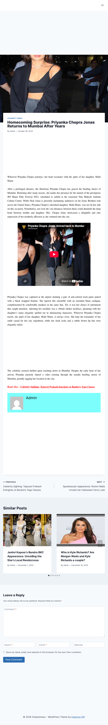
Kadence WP (78, 717)
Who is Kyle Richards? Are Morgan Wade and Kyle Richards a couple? (77, 556)
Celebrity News (14, 118)
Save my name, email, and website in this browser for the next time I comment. (44, 652)
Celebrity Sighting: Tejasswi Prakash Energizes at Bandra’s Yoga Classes (57, 386)
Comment (10, 609)
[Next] (100, 543)
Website (78, 645)
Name (8, 645)
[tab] (48, 575)
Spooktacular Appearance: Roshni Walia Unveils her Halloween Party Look (84, 486)
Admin (12, 131)
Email (43, 645)
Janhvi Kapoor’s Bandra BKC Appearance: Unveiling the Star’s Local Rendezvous (25, 556)
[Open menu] (102, 5)
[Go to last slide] (8, 543)
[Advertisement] (54, 35)
